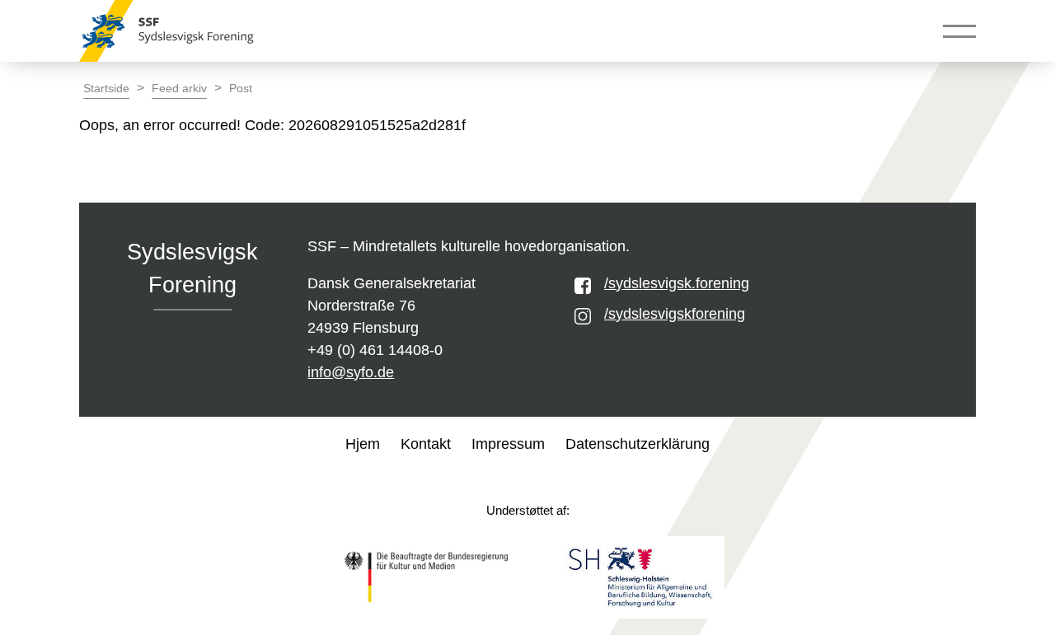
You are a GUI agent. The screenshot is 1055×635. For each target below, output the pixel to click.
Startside (106, 88)
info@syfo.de (350, 372)
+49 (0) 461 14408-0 (375, 350)
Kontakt (426, 444)
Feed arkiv (179, 88)
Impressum (508, 444)
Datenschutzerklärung (637, 444)
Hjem (362, 444)
